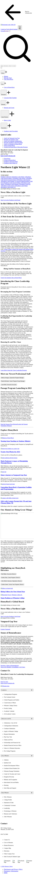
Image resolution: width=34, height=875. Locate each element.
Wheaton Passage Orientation (11, 771)
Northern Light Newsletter (11, 131)
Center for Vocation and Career (12, 774)
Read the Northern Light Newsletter (13, 142)
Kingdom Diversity (9, 777)
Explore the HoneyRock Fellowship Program (16, 147)
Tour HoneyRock (8, 79)
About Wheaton (5, 792)
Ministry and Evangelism (10, 779)
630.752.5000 (4, 834)
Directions (6, 851)
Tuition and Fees (8, 739)
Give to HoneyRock (9, 87)
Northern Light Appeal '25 (9, 185)
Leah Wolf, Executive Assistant (8, 384)
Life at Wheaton (5, 755)
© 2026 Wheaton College (7, 866)
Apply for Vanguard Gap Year (12, 138)
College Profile (8, 799)
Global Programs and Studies (11, 700)
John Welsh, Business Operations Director (11, 581)
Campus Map (7, 848)
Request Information (9, 734)
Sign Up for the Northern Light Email (10, 200)
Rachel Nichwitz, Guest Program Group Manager (13, 381)
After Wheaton (8, 816)
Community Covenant (10, 805)
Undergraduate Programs (10, 694)
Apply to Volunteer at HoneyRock (13, 144)
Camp (2, 29)
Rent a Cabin (7, 120)
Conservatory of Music (10, 702)
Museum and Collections (10, 814)
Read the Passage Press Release (9, 424)
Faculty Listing (8, 708)
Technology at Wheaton (10, 811)
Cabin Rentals (4, 117)
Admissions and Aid (6, 718)
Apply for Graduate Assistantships (13, 141)
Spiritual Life (7, 762)
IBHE (5, 873)
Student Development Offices (11, 765)
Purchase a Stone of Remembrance (10, 665)
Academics (4, 690)
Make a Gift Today (20, 667)
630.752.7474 (4, 681)
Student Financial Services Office (12, 745)
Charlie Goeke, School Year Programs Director (12, 584)
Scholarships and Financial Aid (12, 742)
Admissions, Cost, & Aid (10, 723)
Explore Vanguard (5, 629)
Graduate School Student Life (11, 768)
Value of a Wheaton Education (12, 748)
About (2, 73)
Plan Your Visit (8, 737)
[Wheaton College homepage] (8, 24)
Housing (6, 785)
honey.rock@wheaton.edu (8, 156)
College (11, 29)
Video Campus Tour (9, 853)
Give (2, 84)
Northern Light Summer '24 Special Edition (13, 181)
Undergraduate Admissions (11, 725)
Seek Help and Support (10, 788)
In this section (4, 175)
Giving (2, 31)
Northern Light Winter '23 (19, 177)
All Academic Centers (9, 714)
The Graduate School (9, 697)
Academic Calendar (9, 711)
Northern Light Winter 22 (10, 163)
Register (6, 31)
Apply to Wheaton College (11, 731)
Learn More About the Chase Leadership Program (14, 370)
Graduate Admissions (9, 728)
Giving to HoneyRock (10, 160)
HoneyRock (7, 158)
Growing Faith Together (10, 97)
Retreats (3, 104)
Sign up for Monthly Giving (8, 667)
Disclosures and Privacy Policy (13, 869)
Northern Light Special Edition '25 (13, 182)
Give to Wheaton (8, 842)
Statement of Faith (8, 802)
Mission (6, 76)
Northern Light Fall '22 (7, 177)
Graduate (15, 29)
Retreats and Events (9, 107)
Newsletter (4, 128)
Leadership (7, 808)
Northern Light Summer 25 (13, 184)
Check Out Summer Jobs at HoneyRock (11, 277)
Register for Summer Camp (11, 139)
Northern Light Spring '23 (20, 178)
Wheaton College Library (10, 705)
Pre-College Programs (9, 751)
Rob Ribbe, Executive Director (8, 574)
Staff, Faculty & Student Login (12, 856)
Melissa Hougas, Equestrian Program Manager (12, 377)
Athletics (6, 760)
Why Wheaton (8, 797)
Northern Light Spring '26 (9, 187)
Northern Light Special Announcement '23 (16, 179)
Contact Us (7, 839)
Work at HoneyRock (9, 145)
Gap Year (6, 29)
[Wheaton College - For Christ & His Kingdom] (5, 686)
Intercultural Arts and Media (11, 782)
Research (3, 94)
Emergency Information (11, 871)
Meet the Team (8, 78)
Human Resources (9, 845)
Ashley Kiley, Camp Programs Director (10, 577)
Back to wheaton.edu (28, 12)
